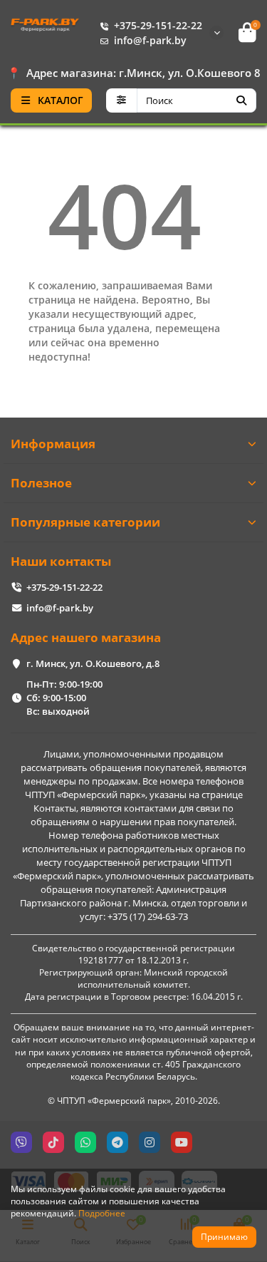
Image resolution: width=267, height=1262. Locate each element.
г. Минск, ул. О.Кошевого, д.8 (92, 663)
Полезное (41, 483)
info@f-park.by (150, 40)
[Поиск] (241, 100)
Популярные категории (85, 522)
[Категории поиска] (121, 100)
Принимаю (224, 1237)
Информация (53, 443)
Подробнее (101, 1213)
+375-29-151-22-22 (158, 25)
